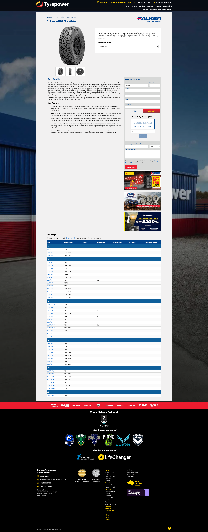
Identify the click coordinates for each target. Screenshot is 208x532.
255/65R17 (51, 316)
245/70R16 (51, 274)
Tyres (127, 6)
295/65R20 (51, 386)
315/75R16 (51, 298)
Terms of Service (135, 163)
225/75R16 (51, 265)
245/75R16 (51, 277)
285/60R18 (51, 361)
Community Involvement (150, 9)
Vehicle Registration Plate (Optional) (135, 144)
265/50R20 (51, 371)
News (164, 9)
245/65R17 (51, 310)
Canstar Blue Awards (132, 472)
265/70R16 (51, 283)
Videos (169, 9)
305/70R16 (51, 295)
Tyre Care (108, 478)
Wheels (134, 6)
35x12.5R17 (51, 304)
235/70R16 (51, 268)
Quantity (151, 83)
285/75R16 (51, 292)
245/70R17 (51, 313)
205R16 (49, 262)
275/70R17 (51, 331)
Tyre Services (109, 500)
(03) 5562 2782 (143, 2)
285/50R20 (51, 383)
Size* (126, 83)
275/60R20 (51, 380)
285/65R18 (51, 364)
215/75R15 (51, 253)
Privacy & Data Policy (46, 529)
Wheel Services (109, 502)
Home (50, 17)
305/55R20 (51, 388)
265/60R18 (51, 344)
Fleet (159, 9)
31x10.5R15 (51, 250)
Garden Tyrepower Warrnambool (116, 2)
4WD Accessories (110, 491)
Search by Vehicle (110, 472)
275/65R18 (51, 355)
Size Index (129, 470)
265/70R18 (51, 352)
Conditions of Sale (56, 529)
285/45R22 (51, 395)
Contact (158, 6)
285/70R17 (51, 337)
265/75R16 (51, 289)
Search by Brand (110, 476)
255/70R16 (51, 280)
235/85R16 (51, 271)
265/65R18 (51, 346)
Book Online (167, 6)
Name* (127, 88)
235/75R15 (51, 255)
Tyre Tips (107, 481)
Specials (150, 6)
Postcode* (128, 104)
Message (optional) (130, 149)
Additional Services (110, 504)
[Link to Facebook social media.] (169, 528)
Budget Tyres (130, 474)
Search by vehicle (71, 238)
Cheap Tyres (130, 476)
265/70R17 (51, 328)
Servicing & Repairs (110, 498)
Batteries (107, 493)
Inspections (108, 495)
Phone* (127, 94)
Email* (127, 99)
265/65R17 (51, 322)
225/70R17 (51, 307)
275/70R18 (51, 358)
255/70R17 (51, 319)
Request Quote (131, 167)
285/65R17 (51, 334)
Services (142, 6)
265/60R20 (51, 374)
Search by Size (109, 474)
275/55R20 (51, 377)
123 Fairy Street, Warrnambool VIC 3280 (53, 480)
